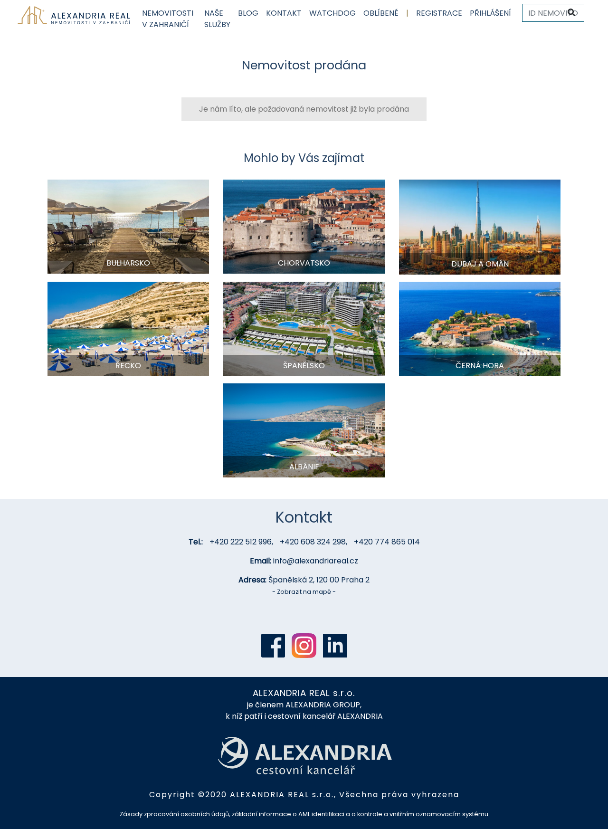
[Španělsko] (304, 328)
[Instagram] (304, 645)
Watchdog (332, 13)
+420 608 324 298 (313, 541)
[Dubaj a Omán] (479, 226)
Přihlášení (490, 13)
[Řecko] (128, 328)
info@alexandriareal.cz (315, 560)
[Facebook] (273, 645)
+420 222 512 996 (240, 541)
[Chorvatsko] (304, 225)
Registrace (439, 13)
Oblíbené (381, 13)
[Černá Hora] (479, 328)
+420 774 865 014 (387, 541)
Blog (248, 13)
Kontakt (284, 13)
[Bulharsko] (128, 225)
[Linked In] (335, 645)
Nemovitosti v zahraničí (167, 19)
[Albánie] (304, 429)
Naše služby (217, 19)
